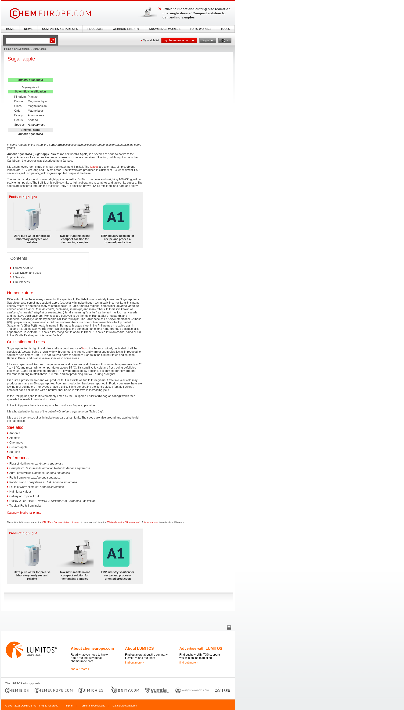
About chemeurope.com (92, 648)
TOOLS (225, 29)
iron (84, 348)
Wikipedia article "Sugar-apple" (124, 522)
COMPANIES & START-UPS (60, 29)
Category (13, 512)
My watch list (151, 40)
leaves (94, 166)
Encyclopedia (21, 48)
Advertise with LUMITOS (200, 648)
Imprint (69, 705)
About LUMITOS (139, 648)
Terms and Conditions (92, 705)
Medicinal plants (30, 512)
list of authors (151, 522)
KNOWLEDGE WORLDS (164, 29)
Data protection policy (124, 705)
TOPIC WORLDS (200, 29)
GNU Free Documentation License (60, 522)
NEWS (28, 29)
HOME (10, 29)
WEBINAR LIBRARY (126, 29)
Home (7, 48)
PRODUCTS (95, 29)
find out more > (80, 669)
